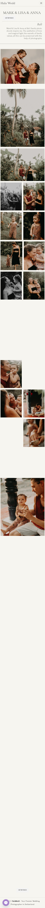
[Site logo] (8, 3)
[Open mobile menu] (41, 3)
